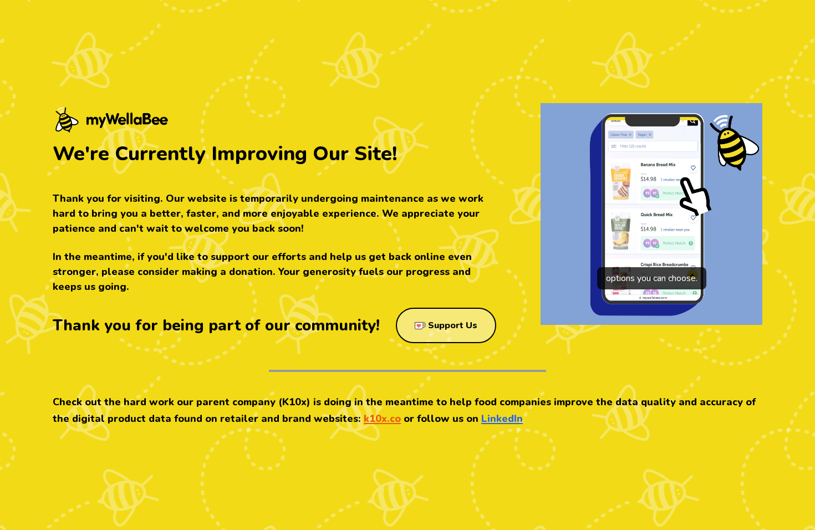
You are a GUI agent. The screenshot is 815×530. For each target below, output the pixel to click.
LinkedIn (502, 418)
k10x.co (382, 418)
